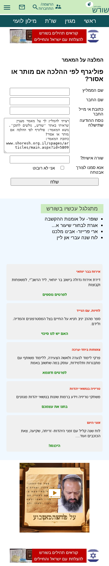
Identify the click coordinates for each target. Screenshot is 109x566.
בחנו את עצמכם (55, 406)
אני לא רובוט (44, 168)
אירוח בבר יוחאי (88, 271)
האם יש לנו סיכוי (54, 333)
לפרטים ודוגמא (54, 372)
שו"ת (50, 21)
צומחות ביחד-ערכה (86, 349)
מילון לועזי (25, 21)
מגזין (70, 21)
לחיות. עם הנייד (88, 310)
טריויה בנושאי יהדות (85, 388)
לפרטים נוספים (54, 294)
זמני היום (93, 422)
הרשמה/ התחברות (48, 5)
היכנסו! (54, 445)
